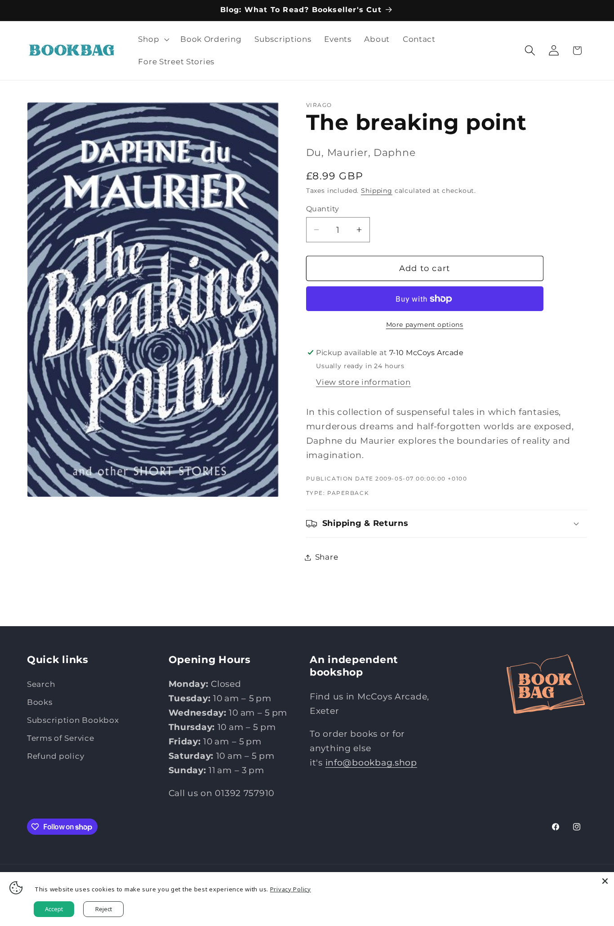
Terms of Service (60, 738)
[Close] (605, 881)
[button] (153, 39)
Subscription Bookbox (73, 720)
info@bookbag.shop (371, 762)
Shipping (376, 191)
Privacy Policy (290, 889)
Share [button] (326, 556)
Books (40, 702)
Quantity (322, 209)
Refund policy (55, 756)
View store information (363, 382)
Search (41, 684)
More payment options (424, 325)
